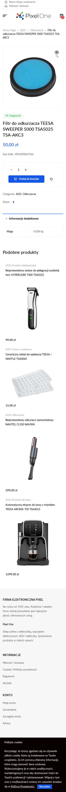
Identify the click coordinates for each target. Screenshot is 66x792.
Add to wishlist (51, 179)
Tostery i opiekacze (22, 349)
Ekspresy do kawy (21, 500)
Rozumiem (44, 787)
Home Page (9, 30)
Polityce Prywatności (22, 786)
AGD (23, 30)
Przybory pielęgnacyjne (24, 265)
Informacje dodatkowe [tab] (24, 218)
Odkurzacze (36, 30)
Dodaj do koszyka (29, 179)
